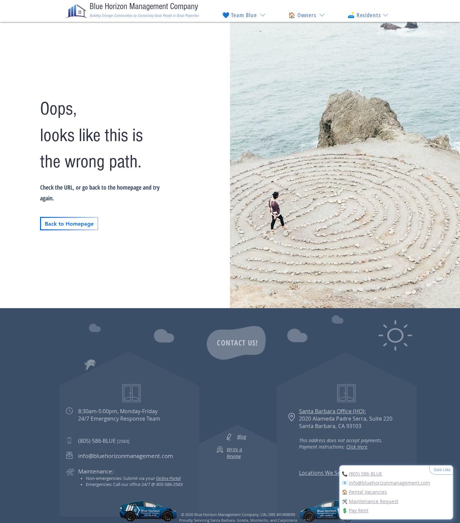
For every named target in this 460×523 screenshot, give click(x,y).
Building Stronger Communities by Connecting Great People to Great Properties (144, 15)
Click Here (356, 447)
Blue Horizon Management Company (144, 6)
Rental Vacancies (368, 492)
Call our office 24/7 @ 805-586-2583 (148, 484)
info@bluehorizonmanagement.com (389, 483)
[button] (302, 15)
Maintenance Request (373, 501)
